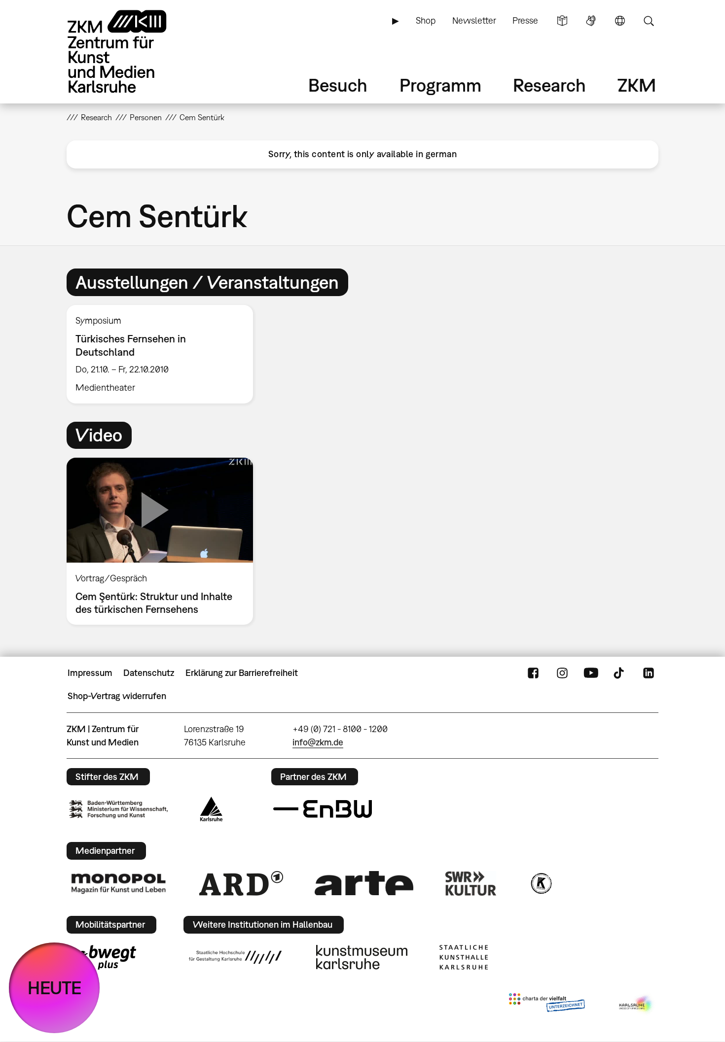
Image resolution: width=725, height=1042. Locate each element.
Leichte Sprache (562, 21)
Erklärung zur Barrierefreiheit (241, 673)
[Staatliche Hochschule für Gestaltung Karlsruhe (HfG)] (235, 957)
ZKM (636, 85)
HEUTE (54, 987)
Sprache (620, 21)
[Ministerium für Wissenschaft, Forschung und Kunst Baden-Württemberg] (118, 809)
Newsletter (474, 20)
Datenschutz (148, 673)
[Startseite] (131, 51)
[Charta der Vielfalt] (546, 1004)
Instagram (562, 673)
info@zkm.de (317, 742)
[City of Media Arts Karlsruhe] (636, 1004)
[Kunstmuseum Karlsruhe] (361, 957)
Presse (525, 20)
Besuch (337, 85)
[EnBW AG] (322, 809)
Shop (425, 20)
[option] (164, 354)
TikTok (620, 673)
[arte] (364, 883)
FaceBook (533, 673)
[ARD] (241, 883)
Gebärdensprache (591, 21)
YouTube (591, 673)
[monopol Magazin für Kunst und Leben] (118, 883)
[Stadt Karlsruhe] (211, 809)
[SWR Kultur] (471, 883)
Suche (648, 21)
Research (549, 85)
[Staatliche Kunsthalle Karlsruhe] (463, 957)
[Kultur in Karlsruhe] (540, 883)
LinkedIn (648, 673)
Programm (440, 85)
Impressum (90, 673)
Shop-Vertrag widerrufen (117, 696)
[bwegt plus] (102, 957)
